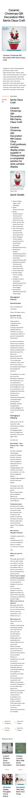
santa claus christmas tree (16, 79)
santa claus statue (14, 87)
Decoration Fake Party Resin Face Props (20, 790)
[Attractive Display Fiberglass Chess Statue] (7, 779)
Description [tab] (5, 96)
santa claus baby (12, 77)
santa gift (13, 89)
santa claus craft (8, 81)
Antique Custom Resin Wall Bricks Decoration (20, 760)
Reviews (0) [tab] (4, 101)
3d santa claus (10, 72)
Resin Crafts (14, 70)
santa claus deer (15, 83)
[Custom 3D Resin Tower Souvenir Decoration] (7, 748)
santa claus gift (13, 85)
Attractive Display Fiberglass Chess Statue (7, 791)
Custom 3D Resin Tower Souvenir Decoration (7, 760)
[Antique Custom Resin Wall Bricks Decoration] (20, 748)
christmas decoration (12, 75)
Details (8, 769)
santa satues (20, 89)
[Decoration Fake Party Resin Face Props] (20, 779)
